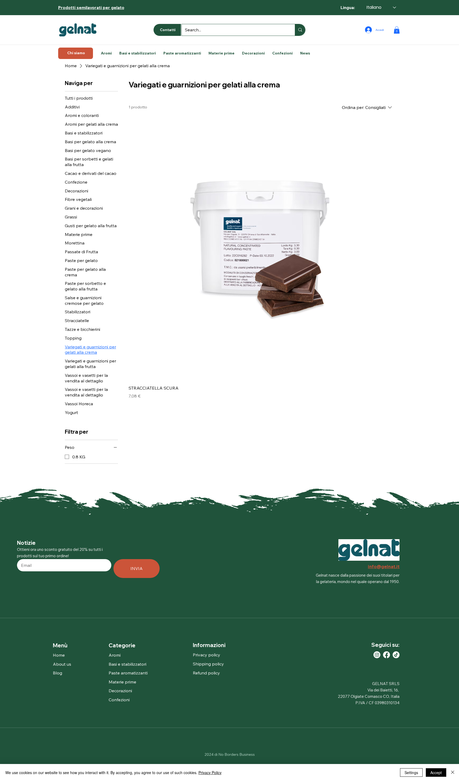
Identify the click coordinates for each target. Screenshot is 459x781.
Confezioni (119, 699)
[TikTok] (396, 654)
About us (62, 664)
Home (59, 655)
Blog (57, 673)
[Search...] (300, 30)
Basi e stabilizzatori (127, 664)
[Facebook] (386, 654)
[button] (397, 29)
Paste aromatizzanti (128, 673)
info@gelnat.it (384, 566)
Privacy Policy (210, 772)
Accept (436, 772)
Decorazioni (120, 690)
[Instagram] (376, 654)
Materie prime (122, 682)
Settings (411, 772)
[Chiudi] (452, 772)
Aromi (115, 655)
